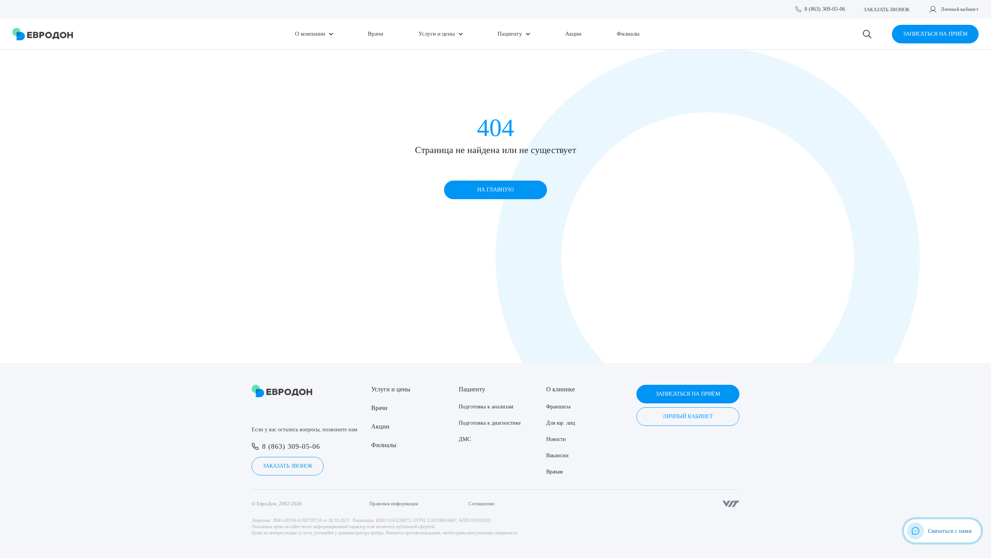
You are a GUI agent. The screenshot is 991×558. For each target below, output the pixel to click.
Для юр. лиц (560, 423)
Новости (556, 439)
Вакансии (557, 455)
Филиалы (628, 34)
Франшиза (558, 407)
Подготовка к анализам (486, 407)
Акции (573, 34)
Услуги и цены (436, 34)
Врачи (375, 34)
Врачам (554, 472)
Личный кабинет (960, 9)
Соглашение (481, 503)
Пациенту (509, 34)
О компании (310, 34)
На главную (495, 190)
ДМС (465, 439)
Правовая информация (393, 503)
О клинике (560, 389)
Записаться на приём (935, 34)
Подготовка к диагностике (490, 423)
